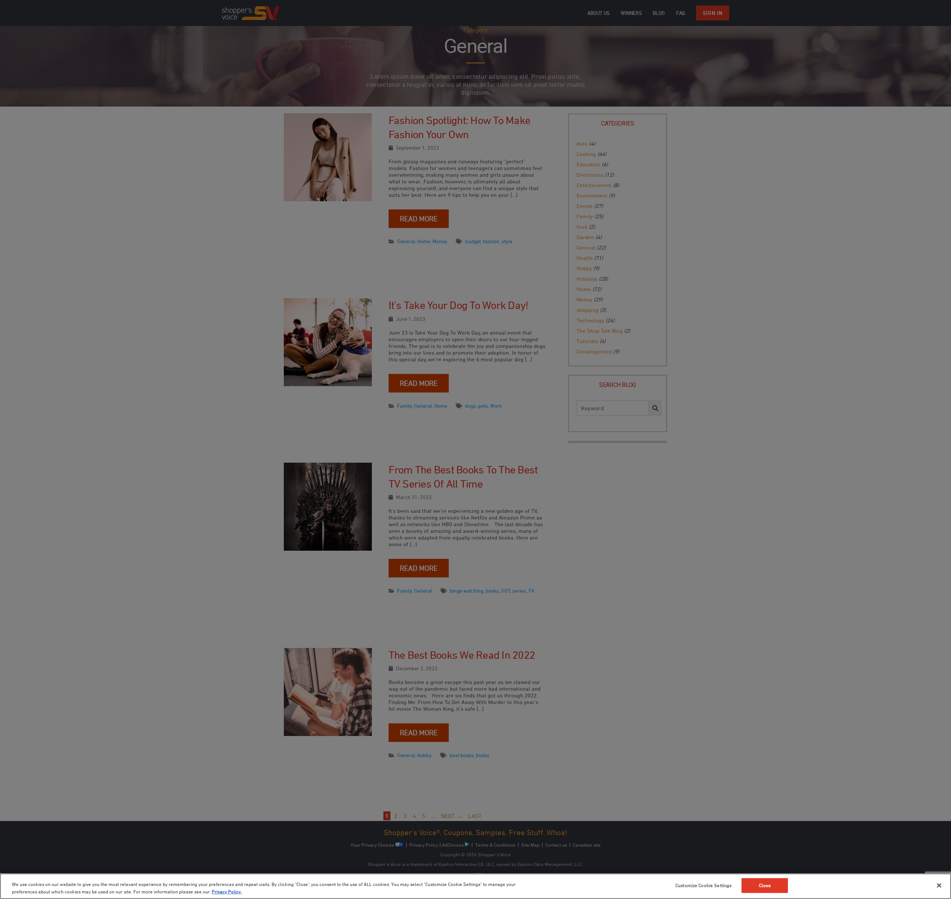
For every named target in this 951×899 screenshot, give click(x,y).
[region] (475, 886)
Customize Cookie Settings (703, 885)
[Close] (939, 885)
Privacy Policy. (227, 891)
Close (765, 885)
